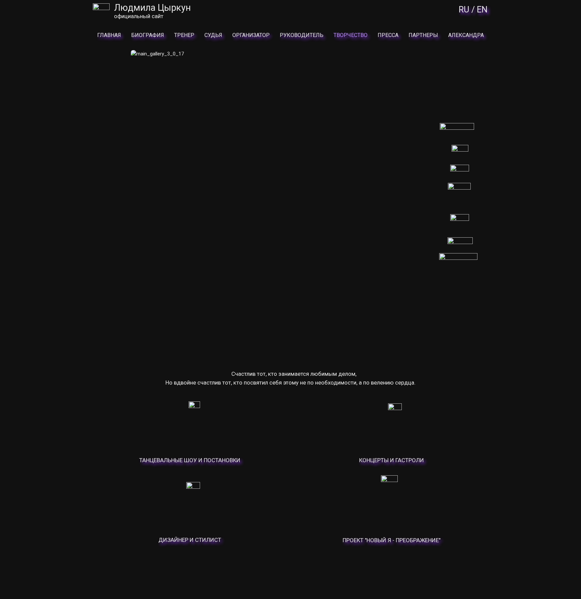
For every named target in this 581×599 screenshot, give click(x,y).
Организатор (251, 35)
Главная (109, 35)
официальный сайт (138, 16)
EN (482, 9)
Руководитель (301, 35)
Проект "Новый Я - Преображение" (391, 540)
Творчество (350, 35)
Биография (147, 35)
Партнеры (423, 35)
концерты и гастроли (391, 460)
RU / (467, 9)
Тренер (184, 35)
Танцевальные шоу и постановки (189, 460)
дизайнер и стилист (189, 539)
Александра (466, 35)
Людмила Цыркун (152, 7)
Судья (213, 35)
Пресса (388, 35)
